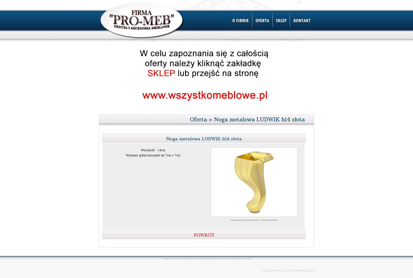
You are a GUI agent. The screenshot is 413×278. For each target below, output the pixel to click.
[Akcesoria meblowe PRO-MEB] (142, 40)
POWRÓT (204, 235)
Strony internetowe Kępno (300, 270)
